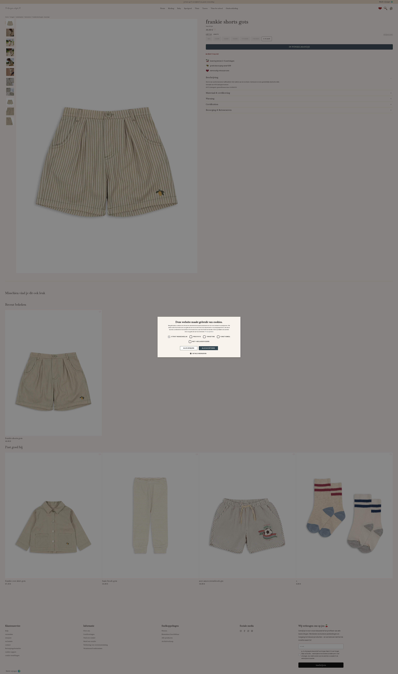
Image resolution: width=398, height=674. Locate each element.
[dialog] (199, 337)
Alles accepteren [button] (208, 348)
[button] (199, 353)
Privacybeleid (209, 332)
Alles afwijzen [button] (188, 348)
